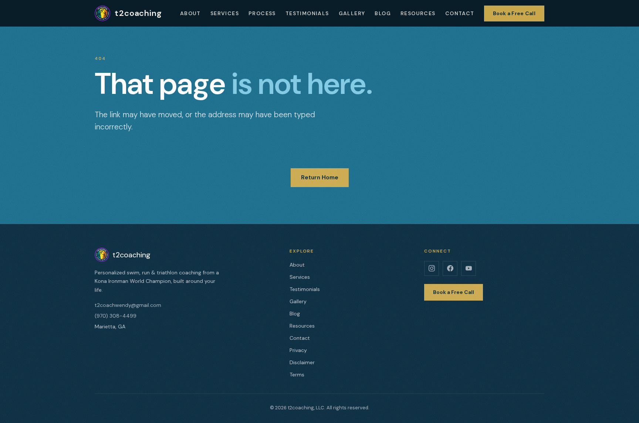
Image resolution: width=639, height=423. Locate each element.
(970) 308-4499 (115, 315)
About (190, 13)
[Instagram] (431, 268)
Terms (297, 374)
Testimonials (307, 13)
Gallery (352, 13)
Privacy (298, 350)
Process (262, 13)
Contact (459, 13)
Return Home (319, 177)
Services (224, 13)
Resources (418, 13)
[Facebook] (450, 268)
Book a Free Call (514, 13)
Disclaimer (302, 362)
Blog (383, 13)
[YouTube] (468, 268)
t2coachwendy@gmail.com (128, 305)
